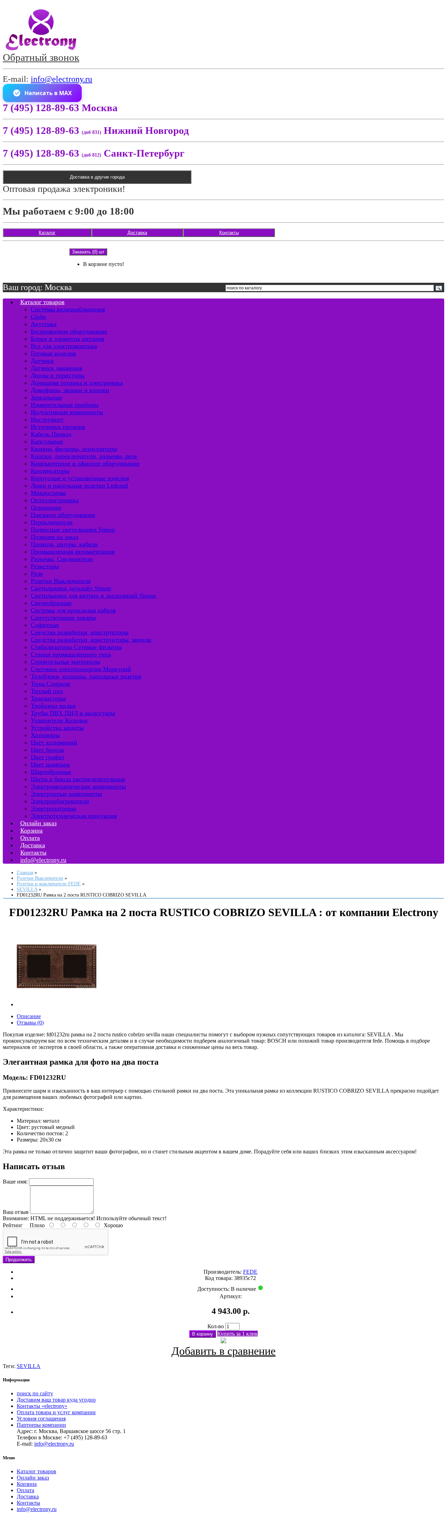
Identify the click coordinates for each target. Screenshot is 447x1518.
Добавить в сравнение (223, 1351)
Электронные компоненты (66, 793)
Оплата (25, 1490)
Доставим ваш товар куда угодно (56, 1400)
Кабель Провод (51, 434)
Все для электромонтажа (64, 346)
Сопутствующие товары (63, 617)
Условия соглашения (41, 1419)
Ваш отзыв (16, 1212)
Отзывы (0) (30, 1023)
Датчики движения (56, 368)
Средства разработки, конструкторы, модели (91, 639)
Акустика (44, 324)
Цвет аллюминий (54, 742)
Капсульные (47, 441)
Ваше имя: (15, 1182)
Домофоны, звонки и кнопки (70, 390)
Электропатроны (53, 808)
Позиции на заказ (54, 536)
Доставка (137, 232)
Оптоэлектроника (55, 500)
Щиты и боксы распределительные (78, 779)
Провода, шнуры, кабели (64, 544)
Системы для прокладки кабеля (73, 610)
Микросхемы (48, 492)
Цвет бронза (47, 749)
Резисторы (45, 566)
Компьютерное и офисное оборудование (85, 463)
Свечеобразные (51, 602)
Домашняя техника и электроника (77, 382)
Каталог (47, 232)
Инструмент (47, 419)
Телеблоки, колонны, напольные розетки (86, 676)
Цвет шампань (50, 764)
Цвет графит (48, 757)
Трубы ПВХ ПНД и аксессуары (73, 713)
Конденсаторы (50, 470)
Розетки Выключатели (61, 580)
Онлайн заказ (33, 1478)
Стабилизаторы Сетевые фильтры (76, 646)
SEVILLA (29, 1366)
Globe (38, 316)
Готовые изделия (53, 353)
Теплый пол (47, 691)
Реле (37, 573)
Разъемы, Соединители (62, 558)
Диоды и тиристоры (58, 375)
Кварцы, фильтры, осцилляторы (74, 448)
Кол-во (215, 1326)
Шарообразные (51, 771)
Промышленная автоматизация (73, 551)
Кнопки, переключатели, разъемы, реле (84, 456)
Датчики (42, 360)
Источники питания (58, 426)
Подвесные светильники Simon (73, 529)
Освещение (46, 507)
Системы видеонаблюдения (68, 309)
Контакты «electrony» (42, 1406)
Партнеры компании (41, 1425)
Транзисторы (48, 698)
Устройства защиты (57, 727)
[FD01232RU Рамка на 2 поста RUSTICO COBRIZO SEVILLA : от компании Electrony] (56, 1004)
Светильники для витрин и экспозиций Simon (93, 595)
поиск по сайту (35, 1393)
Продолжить (19, 1259)
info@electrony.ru (61, 79)
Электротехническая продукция (74, 815)
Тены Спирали (50, 683)
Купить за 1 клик (237, 1334)
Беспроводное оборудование (69, 331)
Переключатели (52, 522)
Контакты (229, 232)
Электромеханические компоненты (78, 786)
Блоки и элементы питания (67, 338)
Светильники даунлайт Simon (71, 588)
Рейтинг (13, 1225)
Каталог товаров (42, 301)
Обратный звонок (41, 57)
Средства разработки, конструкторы (80, 632)
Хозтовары (45, 735)
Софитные (45, 624)
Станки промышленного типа (71, 654)
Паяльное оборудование (63, 514)
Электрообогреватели (60, 801)
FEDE (250, 1272)
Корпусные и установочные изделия (80, 478)
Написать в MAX (48, 93)
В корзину (202, 1334)
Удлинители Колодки (59, 720)
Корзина (27, 1484)
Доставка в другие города (97, 177)
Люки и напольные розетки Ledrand (79, 485)
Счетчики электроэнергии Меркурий (81, 669)
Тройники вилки (53, 705)
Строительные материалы (65, 661)
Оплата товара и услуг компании (56, 1412)
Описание (29, 1016)
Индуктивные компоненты (67, 412)
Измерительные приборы (64, 404)
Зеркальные (46, 397)
